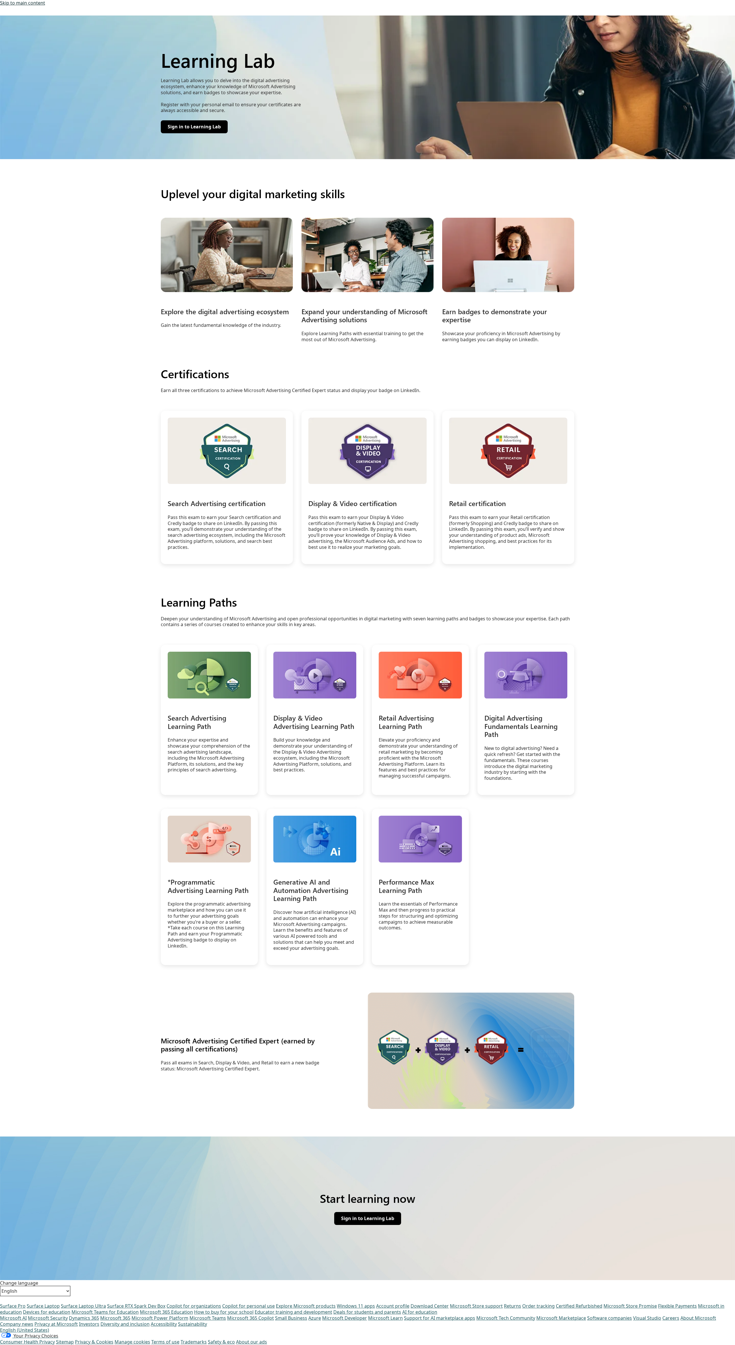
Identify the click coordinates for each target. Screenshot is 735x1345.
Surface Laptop (43, 1306)
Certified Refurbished (579, 1306)
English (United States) (24, 1330)
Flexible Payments (677, 1306)
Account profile (392, 1306)
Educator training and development (293, 1312)
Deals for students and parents (367, 1312)
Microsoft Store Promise (630, 1306)
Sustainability (192, 1324)
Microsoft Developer (344, 1318)
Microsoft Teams (207, 1318)
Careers (670, 1318)
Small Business (291, 1318)
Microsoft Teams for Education (105, 1312)
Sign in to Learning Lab (367, 1219)
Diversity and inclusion (125, 1324)
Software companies (609, 1318)
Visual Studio (647, 1318)
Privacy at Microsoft (56, 1324)
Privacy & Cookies (94, 1342)
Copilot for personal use (248, 1306)
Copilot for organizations (194, 1306)
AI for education (419, 1312)
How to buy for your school (224, 1312)
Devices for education (46, 1312)
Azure (314, 1318)
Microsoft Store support (476, 1306)
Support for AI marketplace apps (439, 1318)
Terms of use (165, 1342)
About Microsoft (698, 1318)
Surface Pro (13, 1306)
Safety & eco (221, 1342)
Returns (512, 1306)
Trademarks (194, 1342)
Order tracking (538, 1306)
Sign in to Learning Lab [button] (194, 128)
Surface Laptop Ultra (83, 1306)
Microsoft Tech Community (505, 1318)
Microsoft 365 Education (166, 1312)
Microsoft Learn (385, 1318)
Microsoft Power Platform (159, 1318)
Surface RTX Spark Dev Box (136, 1306)
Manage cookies (132, 1342)
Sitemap (65, 1342)
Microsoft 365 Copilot (250, 1318)
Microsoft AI (13, 1318)
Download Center (430, 1306)
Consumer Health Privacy (27, 1342)
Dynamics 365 (84, 1318)
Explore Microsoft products (306, 1306)
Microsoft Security (48, 1318)
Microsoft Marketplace (561, 1318)
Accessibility (164, 1324)
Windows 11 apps (356, 1306)
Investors (89, 1324)
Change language (19, 1283)
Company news (16, 1324)
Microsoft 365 (115, 1318)
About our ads (251, 1342)
